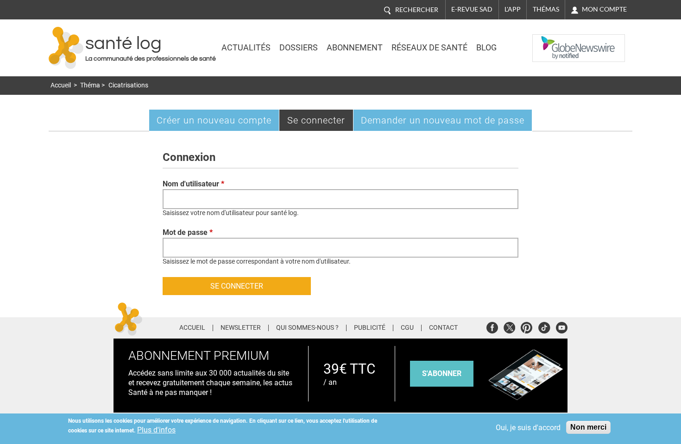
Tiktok (544, 326)
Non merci (588, 427)
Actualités (246, 47)
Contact (443, 328)
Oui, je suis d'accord (528, 427)
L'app (512, 9)
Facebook (492, 326)
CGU (407, 328)
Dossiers (298, 47)
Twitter (509, 326)
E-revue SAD (471, 9)
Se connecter (320, 122)
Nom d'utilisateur (193, 183)
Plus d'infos (156, 430)
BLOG (486, 47)
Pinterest (526, 326)
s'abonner (441, 373)
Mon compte (604, 9)
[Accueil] (66, 48)
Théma (90, 85)
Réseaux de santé (429, 47)
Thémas (546, 9)
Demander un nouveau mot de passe (442, 120)
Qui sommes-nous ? (307, 328)
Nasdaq (551, 41)
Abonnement (355, 47)
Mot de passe (188, 232)
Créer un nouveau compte (214, 120)
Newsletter (241, 328)
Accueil (60, 85)
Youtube (562, 326)
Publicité (369, 328)
